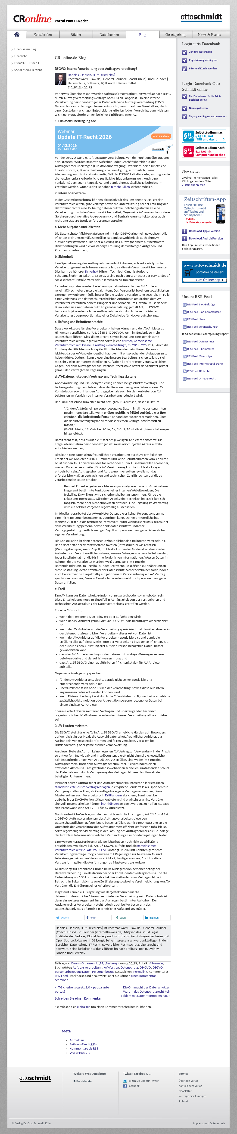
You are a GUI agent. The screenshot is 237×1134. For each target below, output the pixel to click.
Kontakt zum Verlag (190, 1085)
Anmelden (77, 1040)
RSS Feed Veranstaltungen (202, 326)
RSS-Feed (61, 976)
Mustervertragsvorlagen (93, 787)
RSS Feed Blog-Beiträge (201, 304)
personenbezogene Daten (72, 972)
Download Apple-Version (204, 231)
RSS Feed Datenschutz (200, 341)
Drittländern (113, 795)
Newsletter (185, 1091)
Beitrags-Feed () (83, 1044)
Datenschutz (129, 967)
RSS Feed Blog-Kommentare (204, 312)
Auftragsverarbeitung (87, 967)
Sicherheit (91, 271)
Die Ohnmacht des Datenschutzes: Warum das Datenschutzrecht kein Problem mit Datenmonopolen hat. (145, 992)
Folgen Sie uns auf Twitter (143, 1080)
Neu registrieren (198, 108)
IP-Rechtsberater (82, 1081)
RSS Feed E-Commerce (200, 349)
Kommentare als (84, 1048)
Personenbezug (103, 972)
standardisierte (65, 787)
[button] (68, 917)
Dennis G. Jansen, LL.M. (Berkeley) (91, 75)
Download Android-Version (206, 238)
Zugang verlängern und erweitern (208, 116)
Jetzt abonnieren (195, 184)
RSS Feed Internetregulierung (205, 363)
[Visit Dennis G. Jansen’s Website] (60, 75)
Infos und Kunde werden (203, 68)
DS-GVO (145, 967)
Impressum (200, 1123)
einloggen (83, 1007)
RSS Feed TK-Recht (198, 371)
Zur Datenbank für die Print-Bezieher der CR (205, 98)
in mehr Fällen (120, 187)
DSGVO (158, 967)
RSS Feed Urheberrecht (201, 378)
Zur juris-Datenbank (200, 52)
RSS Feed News (196, 319)
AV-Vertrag (111, 967)
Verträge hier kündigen (192, 1096)
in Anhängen (110, 804)
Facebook (134, 1085)
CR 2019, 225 (137, 345)
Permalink (140, 972)
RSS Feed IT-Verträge (199, 356)
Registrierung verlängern (203, 60)
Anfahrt (183, 1101)
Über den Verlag (188, 1080)
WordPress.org (80, 1053)
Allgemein (156, 963)
